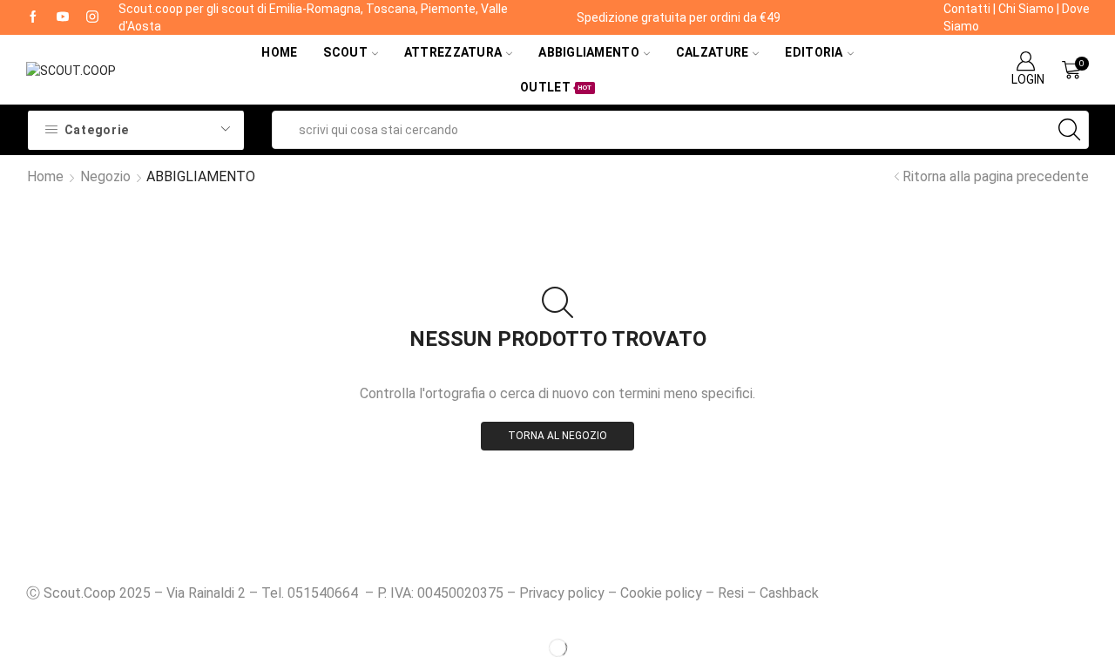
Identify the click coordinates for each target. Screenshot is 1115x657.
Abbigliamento (588, 52)
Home (279, 52)
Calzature (712, 52)
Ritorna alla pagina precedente (995, 176)
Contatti (966, 9)
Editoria (813, 52)
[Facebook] (33, 17)
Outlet (556, 87)
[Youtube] (63, 17)
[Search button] (1069, 130)
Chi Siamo (1026, 9)
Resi (731, 593)
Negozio (105, 176)
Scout (345, 52)
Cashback (789, 593)
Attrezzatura (453, 52)
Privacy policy (562, 593)
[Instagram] (92, 17)
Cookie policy (661, 593)
